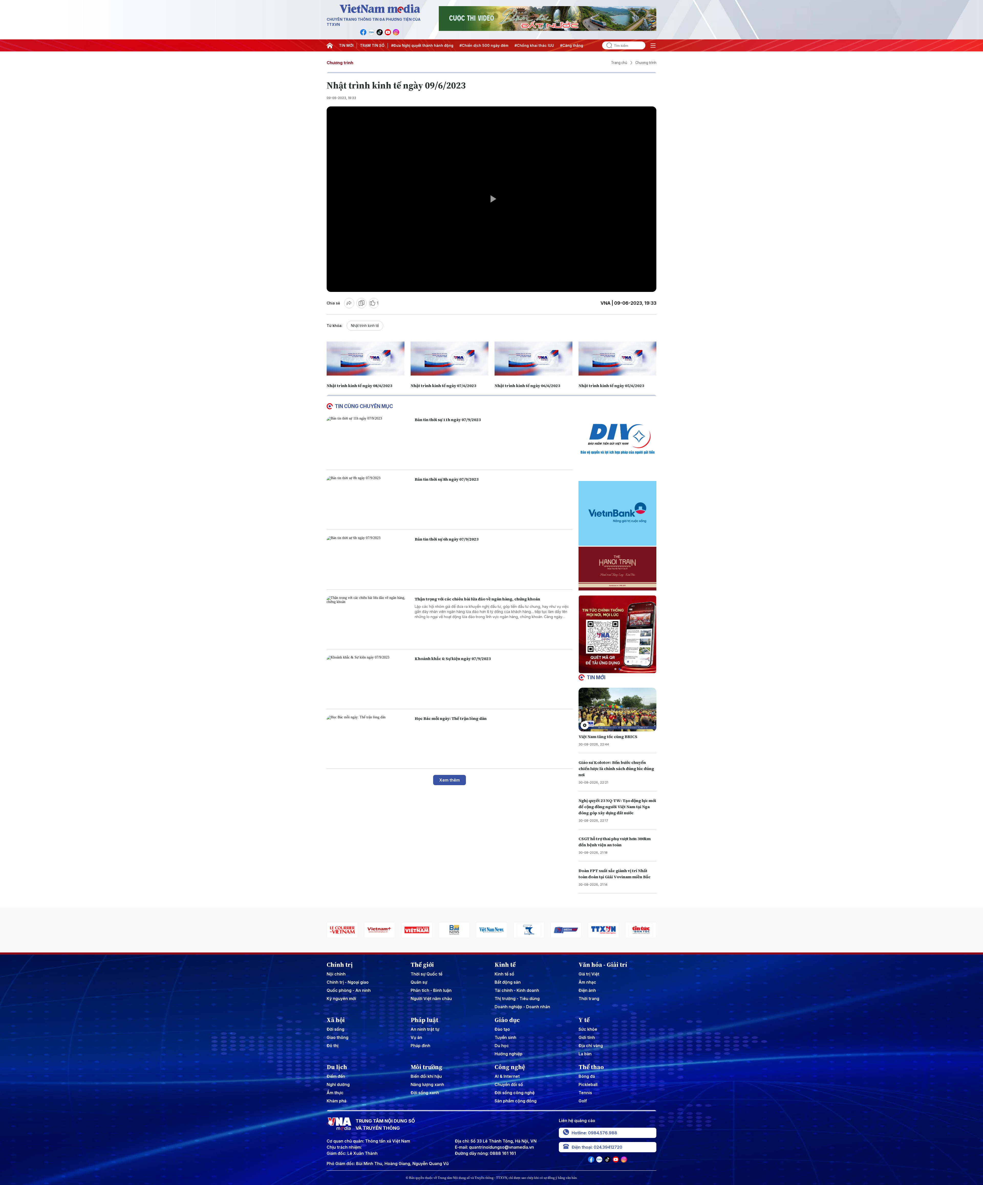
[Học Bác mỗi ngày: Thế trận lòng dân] (369, 739)
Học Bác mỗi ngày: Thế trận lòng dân (451, 718)
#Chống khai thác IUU (469, 45)
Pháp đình (420, 1045)
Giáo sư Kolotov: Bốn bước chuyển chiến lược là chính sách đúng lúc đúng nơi (616, 768)
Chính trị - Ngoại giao (348, 982)
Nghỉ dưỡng (338, 1084)
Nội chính (336, 973)
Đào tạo (502, 1029)
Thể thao (591, 1067)
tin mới (596, 677)
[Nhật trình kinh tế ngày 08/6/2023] (365, 358)
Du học (502, 1045)
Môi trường (426, 1067)
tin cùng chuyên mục (364, 406)
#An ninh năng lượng (565, 45)
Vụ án (416, 1037)
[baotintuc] (566, 930)
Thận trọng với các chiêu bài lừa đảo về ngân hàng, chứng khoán (477, 599)
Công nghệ (510, 1067)
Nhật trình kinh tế (365, 325)
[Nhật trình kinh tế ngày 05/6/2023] (617, 358)
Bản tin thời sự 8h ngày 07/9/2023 (446, 479)
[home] (330, 45)
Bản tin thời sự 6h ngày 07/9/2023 (446, 539)
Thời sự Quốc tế (426, 973)
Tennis (585, 1092)
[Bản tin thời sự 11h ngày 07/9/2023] (369, 440)
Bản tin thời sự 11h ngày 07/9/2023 (448, 419)
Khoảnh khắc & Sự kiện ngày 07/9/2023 (453, 658)
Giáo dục (507, 1020)
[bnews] (379, 930)
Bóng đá (587, 1076)
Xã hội (336, 1020)
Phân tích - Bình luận (431, 990)
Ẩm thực (335, 1092)
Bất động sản (508, 982)
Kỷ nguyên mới (341, 998)
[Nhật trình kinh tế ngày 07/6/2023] (449, 358)
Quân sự (419, 982)
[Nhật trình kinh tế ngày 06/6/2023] (533, 358)
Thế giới (422, 965)
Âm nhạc (587, 982)
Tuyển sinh (505, 1037)
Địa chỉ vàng (591, 1045)
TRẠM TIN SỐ (372, 45)
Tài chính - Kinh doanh (517, 990)
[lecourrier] (640, 930)
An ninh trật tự (425, 1029)
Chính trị (340, 965)
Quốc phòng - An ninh (349, 990)
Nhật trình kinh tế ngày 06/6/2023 (527, 385)
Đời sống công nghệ (515, 1092)
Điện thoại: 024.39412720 (597, 1147)
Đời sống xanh (425, 1092)
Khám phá (336, 1100)
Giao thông (337, 1037)
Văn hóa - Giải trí (603, 965)
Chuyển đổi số (509, 1084)
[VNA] (363, 32)
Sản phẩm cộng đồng (516, 1100)
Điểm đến (336, 1076)
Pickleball (588, 1084)
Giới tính (587, 1037)
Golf (583, 1100)
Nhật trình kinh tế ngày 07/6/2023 (443, 385)
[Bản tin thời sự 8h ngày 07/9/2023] (369, 499)
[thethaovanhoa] (603, 930)
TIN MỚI (346, 45)
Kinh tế (505, 965)
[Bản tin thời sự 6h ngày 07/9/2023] (369, 559)
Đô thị (332, 1045)
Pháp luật (424, 1020)
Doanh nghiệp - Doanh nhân (522, 1006)
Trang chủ (619, 63)
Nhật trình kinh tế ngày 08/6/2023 (359, 385)
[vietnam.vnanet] (342, 930)
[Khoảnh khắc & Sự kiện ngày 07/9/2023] (369, 679)
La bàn (585, 1053)
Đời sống (335, 1029)
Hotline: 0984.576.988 (594, 1132)
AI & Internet (507, 1076)
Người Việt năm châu (431, 998)
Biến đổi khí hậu (426, 1076)
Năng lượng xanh (427, 1084)
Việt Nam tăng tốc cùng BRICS (608, 736)
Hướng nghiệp (508, 1053)
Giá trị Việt (589, 973)
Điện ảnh (587, 990)
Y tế (584, 1020)
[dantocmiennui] (454, 930)
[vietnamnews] (417, 930)
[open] (653, 45)
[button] (615, 669)
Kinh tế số (504, 973)
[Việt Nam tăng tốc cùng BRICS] (617, 709)
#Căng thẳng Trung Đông (518, 45)
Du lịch (337, 1067)
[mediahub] (491, 930)
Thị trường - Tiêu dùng (517, 998)
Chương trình (340, 62)
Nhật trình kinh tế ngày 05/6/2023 (611, 385)
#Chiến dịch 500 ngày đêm (419, 45)
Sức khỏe (588, 1029)
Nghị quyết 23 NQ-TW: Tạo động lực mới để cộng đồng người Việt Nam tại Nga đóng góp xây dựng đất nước (617, 807)
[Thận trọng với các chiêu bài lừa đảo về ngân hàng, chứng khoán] (369, 619)
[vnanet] (528, 930)
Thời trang (589, 998)
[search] (607, 45)
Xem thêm (449, 780)
